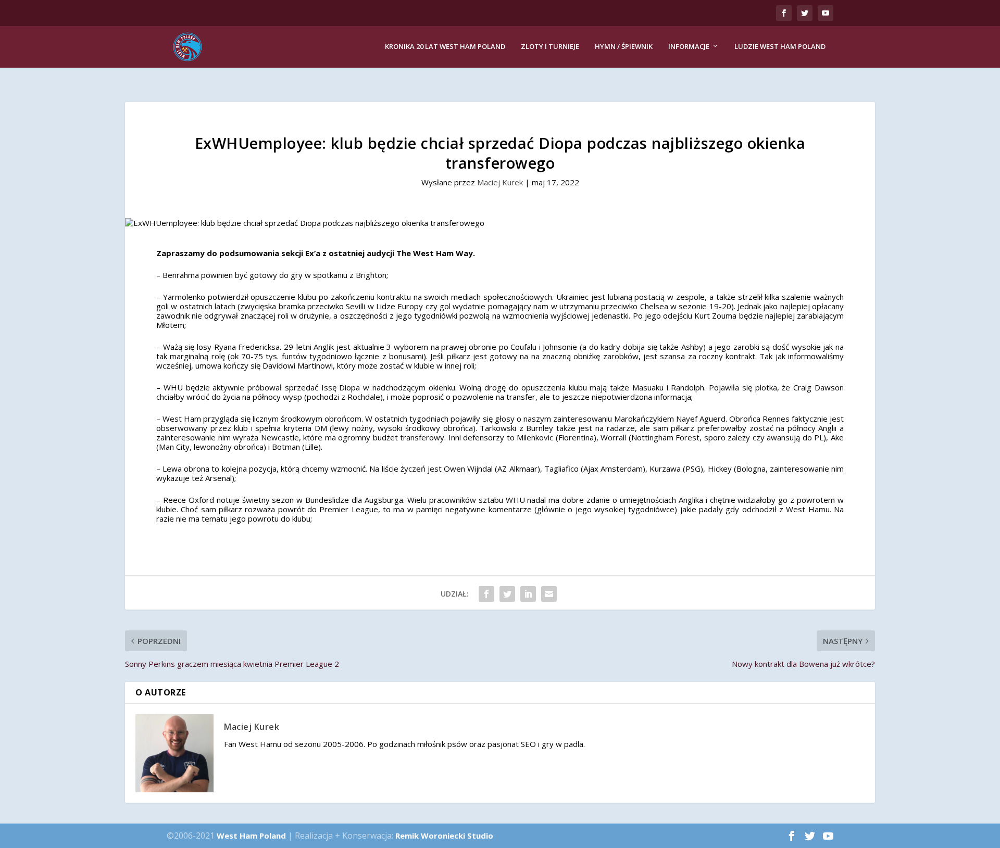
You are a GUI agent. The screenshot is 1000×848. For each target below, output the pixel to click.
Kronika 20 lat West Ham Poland (445, 46)
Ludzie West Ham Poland (780, 46)
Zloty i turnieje (550, 46)
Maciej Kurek (500, 182)
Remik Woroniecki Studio (444, 835)
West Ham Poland (251, 835)
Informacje (688, 46)
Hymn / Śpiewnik (624, 46)
